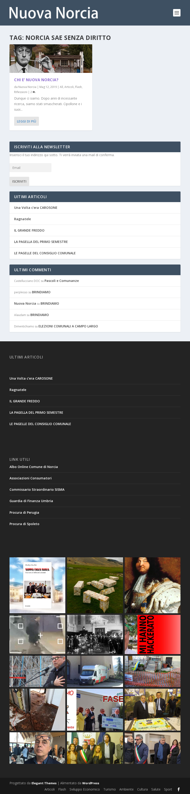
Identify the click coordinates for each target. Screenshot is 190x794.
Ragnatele (22, 219)
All (61, 87)
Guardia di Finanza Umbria (31, 501)
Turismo (109, 789)
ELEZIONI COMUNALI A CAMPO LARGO (68, 326)
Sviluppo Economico (85, 789)
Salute (156, 789)
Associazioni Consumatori (31, 478)
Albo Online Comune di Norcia (34, 467)
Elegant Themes (44, 783)
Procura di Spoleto (24, 524)
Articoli (69, 87)
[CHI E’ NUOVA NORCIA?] (51, 58)
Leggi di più (26, 121)
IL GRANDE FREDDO (29, 230)
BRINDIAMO (41, 292)
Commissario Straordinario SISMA (37, 489)
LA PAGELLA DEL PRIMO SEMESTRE (41, 241)
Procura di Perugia (24, 512)
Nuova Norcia (27, 87)
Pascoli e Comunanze (61, 280)
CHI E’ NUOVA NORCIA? (36, 79)
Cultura (142, 789)
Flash (78, 87)
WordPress (90, 783)
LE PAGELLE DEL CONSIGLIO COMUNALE (45, 253)
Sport (168, 789)
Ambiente (126, 789)
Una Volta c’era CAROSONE (35, 207)
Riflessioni (20, 92)
